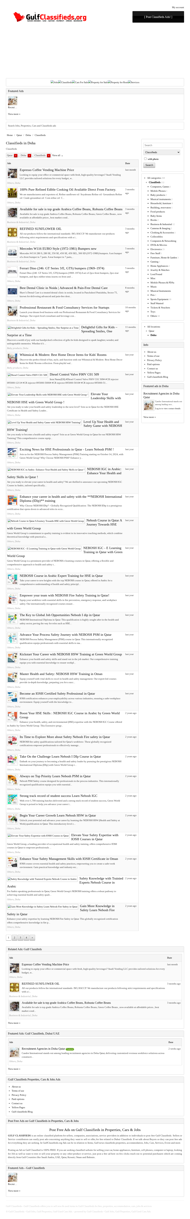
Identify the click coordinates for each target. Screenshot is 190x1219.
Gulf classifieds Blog (157, 376)
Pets (152, 295)
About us (151, 351)
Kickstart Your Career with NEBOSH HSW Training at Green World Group (71, 654)
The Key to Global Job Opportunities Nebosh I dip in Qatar (60, 615)
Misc (152, 278)
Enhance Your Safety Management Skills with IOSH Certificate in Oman (69, 859)
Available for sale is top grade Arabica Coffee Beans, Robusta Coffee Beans (71, 209)
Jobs (56, 82)
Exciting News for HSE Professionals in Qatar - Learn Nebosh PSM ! (67, 449)
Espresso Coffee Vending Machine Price (47, 170)
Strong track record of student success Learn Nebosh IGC (58, 796)
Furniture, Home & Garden (163, 257)
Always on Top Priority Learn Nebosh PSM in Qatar (55, 776)
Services (135, 82)
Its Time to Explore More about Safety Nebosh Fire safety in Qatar (65, 737)
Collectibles (156, 236)
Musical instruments (160, 199)
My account (178, 7)
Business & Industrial (161, 224)
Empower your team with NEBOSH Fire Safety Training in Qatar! (64, 595)
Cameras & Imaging (160, 228)
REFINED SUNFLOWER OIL (41, 229)
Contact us (152, 368)
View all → (57, 155)
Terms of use (153, 356)
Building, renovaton (160, 207)
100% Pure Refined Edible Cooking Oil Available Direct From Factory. (68, 189)
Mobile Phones (158, 190)
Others (153, 316)
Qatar (19, 135)
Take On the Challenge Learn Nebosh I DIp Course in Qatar (60, 756)
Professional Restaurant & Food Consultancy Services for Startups (64, 307)
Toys (152, 311)
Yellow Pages (153, 372)
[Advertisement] (95, 50)
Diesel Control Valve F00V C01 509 (74, 374)
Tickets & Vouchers (160, 307)
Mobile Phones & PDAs (162, 282)
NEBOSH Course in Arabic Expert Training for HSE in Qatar (61, 576)
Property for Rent (119, 82)
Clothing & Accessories (162, 232)
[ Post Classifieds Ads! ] (158, 17)
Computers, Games (159, 186)
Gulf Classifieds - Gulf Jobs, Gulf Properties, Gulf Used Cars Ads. (40, 1211)
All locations (153, 326)
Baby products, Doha (17, 348)
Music (153, 286)
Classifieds (66, 82)
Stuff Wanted (156, 303)
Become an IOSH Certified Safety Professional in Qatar (57, 693)
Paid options (153, 364)
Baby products (157, 195)
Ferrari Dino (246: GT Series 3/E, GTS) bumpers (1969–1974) (62, 268)
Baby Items (156, 215)
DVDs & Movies (158, 245)
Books (153, 220)
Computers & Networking (163, 241)
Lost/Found (156, 274)
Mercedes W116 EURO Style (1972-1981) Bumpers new (58, 248)
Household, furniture (160, 203)
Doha (28, 135)
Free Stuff (155, 253)
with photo (153, 159)
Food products (157, 211)
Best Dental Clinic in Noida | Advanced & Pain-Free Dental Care (64, 288)
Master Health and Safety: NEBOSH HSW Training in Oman (61, 674)
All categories (154, 178)
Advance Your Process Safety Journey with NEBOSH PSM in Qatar (66, 634)
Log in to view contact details (167, 408)
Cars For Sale (81, 82)
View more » (14, 114)
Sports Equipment (159, 299)
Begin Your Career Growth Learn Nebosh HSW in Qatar (58, 815)
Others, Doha (13, 183)
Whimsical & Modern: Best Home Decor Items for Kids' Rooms (63, 355)
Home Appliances (159, 266)
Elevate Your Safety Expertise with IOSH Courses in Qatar (94, 837)
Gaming (154, 261)
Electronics (156, 249)
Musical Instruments (160, 291)
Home (10, 135)
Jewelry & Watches (159, 270)
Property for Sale (99, 82)
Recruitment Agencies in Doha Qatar (43, 1048)
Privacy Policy (154, 360)
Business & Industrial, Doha (21, 222)
